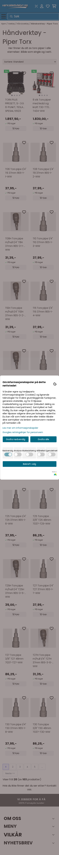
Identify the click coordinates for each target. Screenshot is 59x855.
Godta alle (43, 439)
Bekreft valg (29, 464)
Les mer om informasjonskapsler (20, 427)
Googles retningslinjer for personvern (23, 432)
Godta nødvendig (15, 439)
